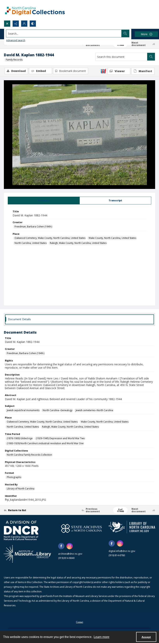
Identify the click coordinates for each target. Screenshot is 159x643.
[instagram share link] (70, 546)
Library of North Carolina (20, 488)
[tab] (44, 200)
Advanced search (15, 40)
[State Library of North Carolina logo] (132, 527)
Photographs (14, 477)
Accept (146, 637)
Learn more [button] (101, 637)
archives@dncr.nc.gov (70, 553)
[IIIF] (103, 71)
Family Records (14, 59)
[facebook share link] (61, 546)
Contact (79, 622)
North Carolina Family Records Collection (29, 454)
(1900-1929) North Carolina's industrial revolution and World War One (45, 443)
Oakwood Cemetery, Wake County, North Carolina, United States (50, 238)
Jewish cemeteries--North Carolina (94, 410)
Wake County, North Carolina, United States (112, 238)
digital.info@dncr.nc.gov (122, 551)
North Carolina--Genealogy (57, 410)
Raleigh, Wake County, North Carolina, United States (78, 243)
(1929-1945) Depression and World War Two (60, 438)
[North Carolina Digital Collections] (35, 10)
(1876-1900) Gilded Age (20, 438)
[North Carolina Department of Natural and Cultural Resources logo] (21, 530)
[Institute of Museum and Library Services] (27, 554)
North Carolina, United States (31, 243)
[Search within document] (151, 57)
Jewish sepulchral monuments (23, 410)
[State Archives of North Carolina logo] (81, 528)
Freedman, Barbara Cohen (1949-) (33, 226)
